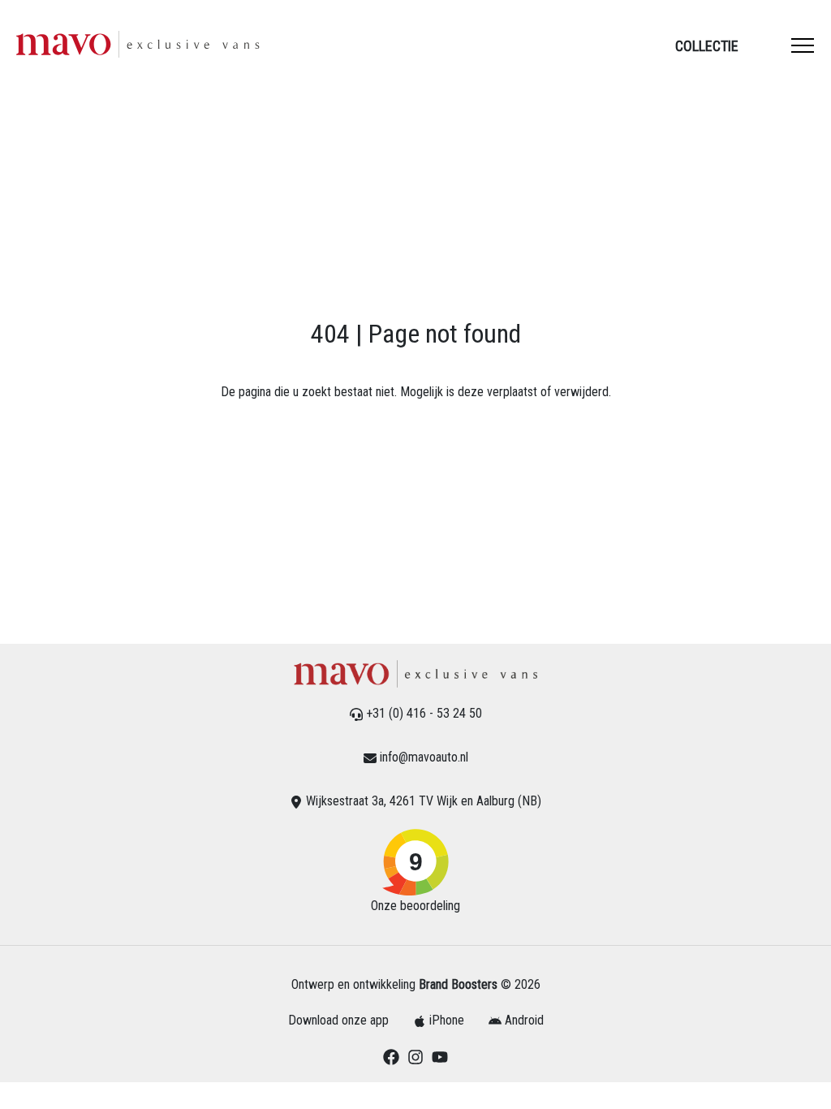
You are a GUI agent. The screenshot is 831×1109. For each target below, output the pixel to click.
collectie (706, 45)
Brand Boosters (458, 984)
